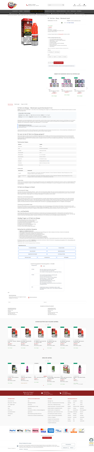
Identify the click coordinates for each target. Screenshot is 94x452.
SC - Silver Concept (70, 22)
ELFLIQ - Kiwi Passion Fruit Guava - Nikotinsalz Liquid (66, 378)
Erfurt (74, 402)
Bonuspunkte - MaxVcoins (12, 402)
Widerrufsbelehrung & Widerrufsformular (35, 413)
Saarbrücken (82, 420)
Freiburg (74, 408)
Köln (74, 420)
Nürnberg (81, 415)
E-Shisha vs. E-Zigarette (51, 417)
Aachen (69, 400)
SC (48, 160)
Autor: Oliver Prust (11, 400)
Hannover (74, 415)
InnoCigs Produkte (61, 247)
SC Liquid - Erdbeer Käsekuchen (13, 377)
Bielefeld (69, 406)
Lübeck (81, 404)
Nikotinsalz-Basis (29, 136)
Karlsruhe (74, 417)
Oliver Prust (29, 125)
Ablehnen (71, 447)
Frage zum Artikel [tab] (24, 104)
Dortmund (69, 417)
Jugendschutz (30, 411)
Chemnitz (69, 415)
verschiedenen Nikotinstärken (51, 201)
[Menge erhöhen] (53, 63)
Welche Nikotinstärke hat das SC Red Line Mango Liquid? (27, 219)
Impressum (30, 408)
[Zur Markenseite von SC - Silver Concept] (61, 23)
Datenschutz (30, 404)
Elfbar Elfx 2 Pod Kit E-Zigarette (67, 91)
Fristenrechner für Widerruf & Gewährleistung (35, 415)
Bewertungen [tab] (16, 104)
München (81, 411)
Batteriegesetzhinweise (31, 402)
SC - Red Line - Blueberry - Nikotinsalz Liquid (14, 342)
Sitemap (9, 415)
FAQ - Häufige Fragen (11, 404)
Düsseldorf (75, 400)
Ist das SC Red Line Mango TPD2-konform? (25, 225)
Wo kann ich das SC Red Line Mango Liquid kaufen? (26, 226)
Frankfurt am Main (76, 406)
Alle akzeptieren (68, 444)
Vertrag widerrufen (47, 437)
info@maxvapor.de (67, 393)
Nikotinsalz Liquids (28, 257)
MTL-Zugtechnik (46, 207)
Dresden (69, 419)
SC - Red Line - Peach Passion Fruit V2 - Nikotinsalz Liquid (40, 342)
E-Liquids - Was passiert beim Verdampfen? (55, 415)
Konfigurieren (65, 447)
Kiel (73, 419)
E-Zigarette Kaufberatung (52, 422)
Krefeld (81, 400)
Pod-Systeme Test (47, 257)
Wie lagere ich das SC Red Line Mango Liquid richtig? (27, 224)
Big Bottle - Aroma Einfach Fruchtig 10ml (79, 378)
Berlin (69, 404)
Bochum (69, 408)
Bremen (69, 413)
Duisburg (69, 420)
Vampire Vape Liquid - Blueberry (26, 377)
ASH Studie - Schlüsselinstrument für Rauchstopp (56, 402)
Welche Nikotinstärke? (61, 251)
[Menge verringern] (49, 63)
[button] (79, 11)
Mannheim (82, 408)
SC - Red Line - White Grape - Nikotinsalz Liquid (52, 342)
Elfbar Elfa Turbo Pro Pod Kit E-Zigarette (54, 91)
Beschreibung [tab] (10, 104)
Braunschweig (70, 411)
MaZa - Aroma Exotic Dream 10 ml (39, 377)
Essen (74, 404)
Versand (55, 29)
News (9, 408)
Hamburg (74, 413)
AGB (28, 400)
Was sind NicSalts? (32, 251)
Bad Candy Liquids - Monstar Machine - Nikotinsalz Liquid (53, 378)
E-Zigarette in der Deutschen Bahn (53, 419)
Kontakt (9, 406)
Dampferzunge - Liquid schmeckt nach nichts (55, 411)
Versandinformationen (11, 411)
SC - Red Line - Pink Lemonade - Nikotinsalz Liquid (79, 342)
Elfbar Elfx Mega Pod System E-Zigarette (79, 91)
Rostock (81, 419)
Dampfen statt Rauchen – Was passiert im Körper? (56, 406)
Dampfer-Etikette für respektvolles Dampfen (55, 408)
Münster (81, 413)
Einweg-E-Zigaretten (21, 137)
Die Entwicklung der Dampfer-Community (54, 413)
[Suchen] (63, 5)
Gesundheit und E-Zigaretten (60, 240)
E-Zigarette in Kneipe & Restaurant (53, 420)
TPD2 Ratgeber (66, 257)
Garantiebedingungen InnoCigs (33, 406)
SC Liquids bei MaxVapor (32, 247)
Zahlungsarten (10, 413)
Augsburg (69, 402)
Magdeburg (82, 406)
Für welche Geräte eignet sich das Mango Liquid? (26, 220)
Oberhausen (82, 417)
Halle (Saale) (75, 411)
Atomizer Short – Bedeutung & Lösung (54, 404)
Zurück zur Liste (10, 15)
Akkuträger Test (50, 400)
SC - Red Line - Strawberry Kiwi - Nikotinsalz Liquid (26, 342)
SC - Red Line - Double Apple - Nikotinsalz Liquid (65, 342)
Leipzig (81, 402)
